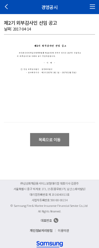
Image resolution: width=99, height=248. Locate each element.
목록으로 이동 (50, 139)
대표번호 (46, 220)
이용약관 (63, 230)
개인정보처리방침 (41, 230)
